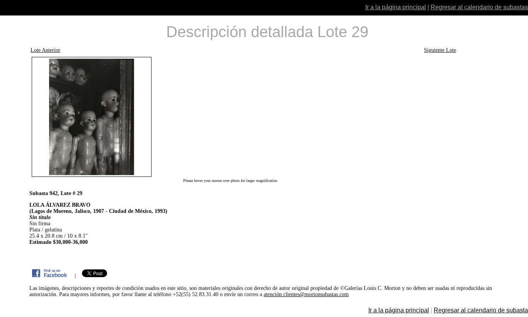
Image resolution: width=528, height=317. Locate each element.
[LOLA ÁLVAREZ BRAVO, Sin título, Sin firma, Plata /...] (230, 117)
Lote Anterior (45, 50)
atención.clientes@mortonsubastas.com (306, 294)
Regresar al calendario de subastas (479, 7)
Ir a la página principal (395, 7)
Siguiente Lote (440, 50)
